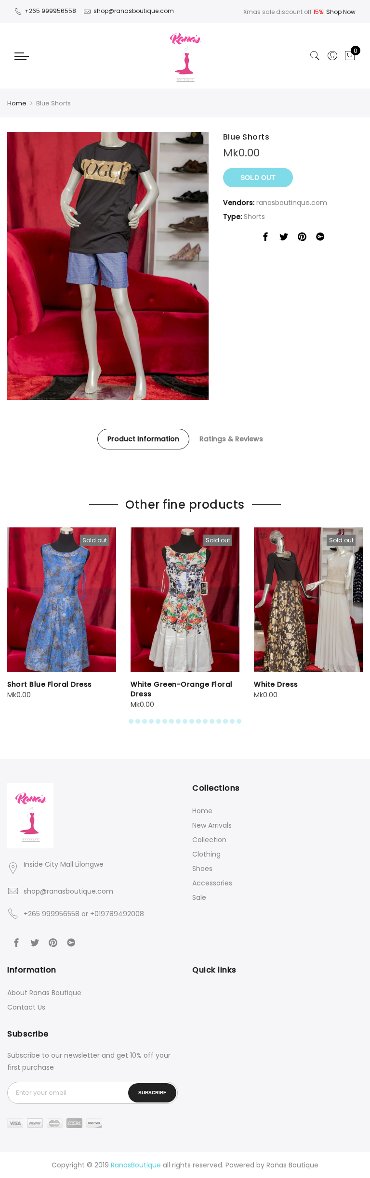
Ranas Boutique (292, 1165)
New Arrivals (212, 825)
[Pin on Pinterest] (302, 238)
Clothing (206, 854)
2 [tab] (137, 721)
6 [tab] (164, 721)
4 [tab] (151, 721)
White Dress (276, 684)
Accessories (212, 883)
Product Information (143, 439)
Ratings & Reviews (231, 439)
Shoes (202, 868)
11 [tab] (198, 721)
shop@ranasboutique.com (68, 891)
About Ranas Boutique (44, 993)
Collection (209, 840)
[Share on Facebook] (265, 238)
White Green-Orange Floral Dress (182, 689)
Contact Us (26, 1007)
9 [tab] (185, 721)
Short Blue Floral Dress (49, 684)
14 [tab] (218, 721)
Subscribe (152, 1092)
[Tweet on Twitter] (283, 238)
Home (16, 103)
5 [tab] (158, 721)
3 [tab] (144, 721)
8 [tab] (178, 721)
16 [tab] (232, 721)
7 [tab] (171, 721)
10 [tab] (191, 721)
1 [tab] (131, 721)
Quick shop (16, 536)
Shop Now (341, 12)
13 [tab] (212, 721)
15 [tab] (225, 721)
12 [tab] (205, 721)
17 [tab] (239, 721)
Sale (199, 897)
